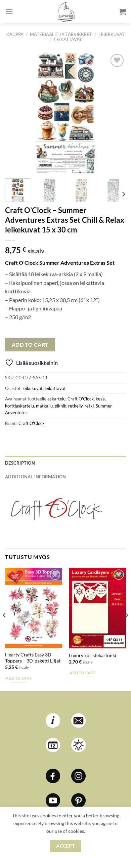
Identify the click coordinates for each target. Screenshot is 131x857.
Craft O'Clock (81, 398)
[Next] (115, 113)
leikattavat (68, 39)
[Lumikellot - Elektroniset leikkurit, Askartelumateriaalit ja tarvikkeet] (65, 12)
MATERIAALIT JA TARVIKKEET (61, 34)
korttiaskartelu (19, 406)
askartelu (56, 398)
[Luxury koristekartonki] (97, 608)
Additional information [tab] (35, 476)
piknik (60, 406)
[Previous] (16, 113)
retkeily (75, 406)
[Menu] (9, 11)
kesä (100, 398)
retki (89, 406)
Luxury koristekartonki (92, 655)
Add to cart (30, 345)
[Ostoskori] (122, 11)
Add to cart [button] (19, 678)
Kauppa (15, 34)
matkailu (44, 406)
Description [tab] (20, 463)
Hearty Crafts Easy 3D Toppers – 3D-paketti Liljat (32, 657)
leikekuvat (111, 34)
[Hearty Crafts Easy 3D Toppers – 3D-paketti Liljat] (33, 608)
